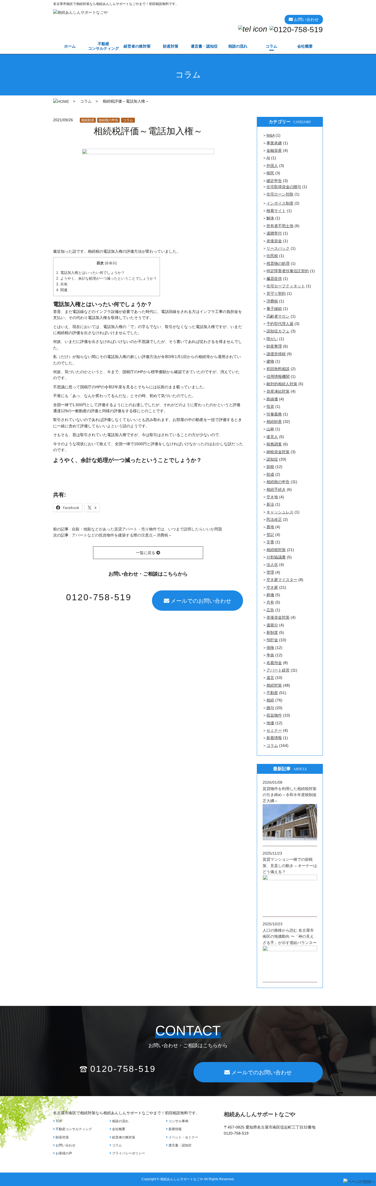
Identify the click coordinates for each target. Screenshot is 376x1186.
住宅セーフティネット (285, 286)
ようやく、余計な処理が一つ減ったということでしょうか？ (106, 278)
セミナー (274, 730)
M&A (270, 135)
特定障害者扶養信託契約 (287, 271)
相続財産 (87, 120)
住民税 (272, 256)
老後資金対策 (278, 617)
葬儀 (270, 595)
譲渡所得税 (276, 354)
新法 (270, 504)
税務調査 (274, 444)
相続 (270, 700)
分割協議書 (276, 557)
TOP (58, 1121)
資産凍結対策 (278, 391)
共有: (62, 284)
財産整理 (274, 346)
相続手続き (276, 489)
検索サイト (276, 210)
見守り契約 (276, 293)
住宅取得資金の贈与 (283, 187)
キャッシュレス (279, 512)
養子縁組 (274, 308)
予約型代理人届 (279, 323)
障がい (272, 339)
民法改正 (274, 519)
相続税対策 (276, 549)
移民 (270, 173)
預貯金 (272, 640)
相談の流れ (237, 46)
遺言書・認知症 (204, 46)
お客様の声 (63, 1153)
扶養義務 (274, 414)
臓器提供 (274, 278)
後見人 (272, 436)
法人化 (272, 564)
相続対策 (274, 685)
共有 (270, 602)
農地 (270, 527)
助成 (270, 474)
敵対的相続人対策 (281, 384)
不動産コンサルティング (73, 1129)
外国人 (272, 165)
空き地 (272, 497)
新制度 (272, 632)
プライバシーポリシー (128, 1153)
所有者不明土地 (279, 226)
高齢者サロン (278, 316)
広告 (270, 610)
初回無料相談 (278, 369)
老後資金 (274, 241)
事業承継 (274, 143)
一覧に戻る (146, 553)
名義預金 (274, 663)
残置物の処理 (278, 263)
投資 (270, 406)
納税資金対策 (278, 452)
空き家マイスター (281, 579)
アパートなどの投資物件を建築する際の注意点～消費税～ (122, 535)
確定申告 (274, 180)
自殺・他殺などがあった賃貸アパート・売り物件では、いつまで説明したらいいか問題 (147, 529)
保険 (270, 647)
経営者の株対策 (137, 46)
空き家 (272, 587)
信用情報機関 (278, 376)
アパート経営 (278, 670)
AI (268, 158)
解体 (270, 218)
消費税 (272, 301)
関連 (61, 290)
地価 (270, 723)
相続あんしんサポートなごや (259, 1114)
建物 (270, 361)
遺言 (270, 677)
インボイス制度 (279, 203)
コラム (271, 46)
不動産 (103, 46)
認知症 (272, 459)
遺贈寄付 (274, 233)
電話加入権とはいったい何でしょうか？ (90, 273)
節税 (270, 466)
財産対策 (170, 46)
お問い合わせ (65, 1145)
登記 (270, 534)
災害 (270, 542)
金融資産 (274, 150)
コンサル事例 (178, 1121)
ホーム (70, 46)
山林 (270, 429)
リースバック (278, 248)
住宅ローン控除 (279, 194)
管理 (270, 572)
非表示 (111, 263)
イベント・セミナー (183, 1137)
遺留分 (272, 625)
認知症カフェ (278, 331)
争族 (270, 655)
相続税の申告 (108, 120)
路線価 (272, 399)
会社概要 (305, 46)
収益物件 (274, 715)
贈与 (270, 708)
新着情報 (274, 738)
